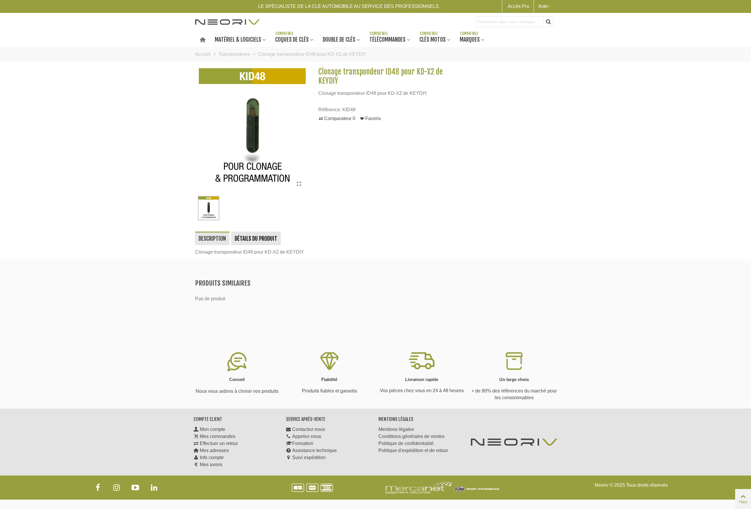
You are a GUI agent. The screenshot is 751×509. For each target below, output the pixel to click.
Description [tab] (212, 238)
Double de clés (339, 39)
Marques (470, 39)
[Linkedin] (154, 487)
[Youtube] (135, 487)
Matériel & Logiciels (238, 39)
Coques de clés (292, 39)
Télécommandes (387, 39)
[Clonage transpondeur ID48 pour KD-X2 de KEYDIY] (299, 184)
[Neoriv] (227, 21)
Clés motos (433, 39)
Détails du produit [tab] (256, 238)
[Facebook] (97, 487)
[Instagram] (116, 487)
